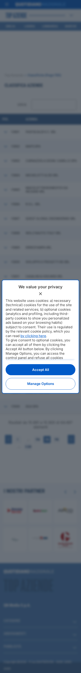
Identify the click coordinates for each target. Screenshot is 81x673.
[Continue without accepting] (40, 294)
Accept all (40, 370)
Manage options (40, 384)
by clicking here (33, 336)
